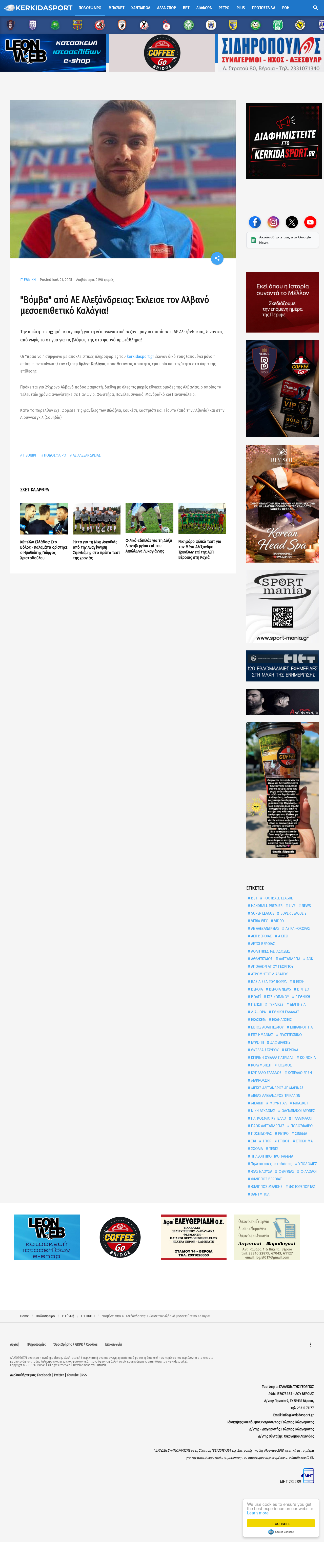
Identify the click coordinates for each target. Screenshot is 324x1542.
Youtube (73, 1375)
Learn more (258, 1512)
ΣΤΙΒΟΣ (283, 1141)
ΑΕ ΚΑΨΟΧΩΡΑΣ (297, 928)
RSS (84, 1375)
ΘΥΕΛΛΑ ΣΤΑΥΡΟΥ (264, 1049)
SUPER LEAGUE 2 (292, 913)
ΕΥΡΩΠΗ (257, 1042)
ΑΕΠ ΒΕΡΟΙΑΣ (261, 936)
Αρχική (14, 1344)
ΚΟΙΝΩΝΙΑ (307, 1057)
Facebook (44, 1375)
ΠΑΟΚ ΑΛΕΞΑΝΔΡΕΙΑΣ (267, 1125)
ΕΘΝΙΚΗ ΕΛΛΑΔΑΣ (285, 1012)
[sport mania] (282, 606)
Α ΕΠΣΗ (283, 936)
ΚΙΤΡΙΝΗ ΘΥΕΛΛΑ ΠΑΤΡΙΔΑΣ (272, 1057)
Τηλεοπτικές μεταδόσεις (271, 1163)
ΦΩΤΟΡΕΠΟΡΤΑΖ (301, 1186)
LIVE (291, 905)
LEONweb (100, 1365)
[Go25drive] (282, 790)
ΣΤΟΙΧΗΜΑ (304, 1141)
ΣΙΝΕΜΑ (300, 1133)
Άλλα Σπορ (166, 7)
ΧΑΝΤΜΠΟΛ (259, 1194)
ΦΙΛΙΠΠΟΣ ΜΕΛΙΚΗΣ (266, 1186)
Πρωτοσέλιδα (263, 7)
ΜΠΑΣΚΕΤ (300, 1103)
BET (253, 898)
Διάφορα (204, 7)
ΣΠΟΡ (266, 1141)
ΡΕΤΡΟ (283, 1133)
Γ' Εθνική (68, 1316)
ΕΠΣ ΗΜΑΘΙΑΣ (261, 1034)
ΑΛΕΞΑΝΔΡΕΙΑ (289, 958)
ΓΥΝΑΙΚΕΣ (276, 1004)
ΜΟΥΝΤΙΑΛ (278, 1103)
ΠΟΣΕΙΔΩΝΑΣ (261, 1133)
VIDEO (278, 920)
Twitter (59, 1375)
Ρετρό (224, 7)
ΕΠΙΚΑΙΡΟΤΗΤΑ (301, 1027)
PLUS (241, 7)
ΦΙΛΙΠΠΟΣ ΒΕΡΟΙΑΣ (266, 1179)
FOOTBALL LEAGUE (277, 898)
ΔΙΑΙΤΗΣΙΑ (297, 1004)
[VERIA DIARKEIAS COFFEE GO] (282, 388)
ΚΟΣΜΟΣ (284, 1065)
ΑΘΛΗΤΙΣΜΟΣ (261, 958)
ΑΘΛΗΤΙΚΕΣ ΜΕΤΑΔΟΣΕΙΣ (270, 951)
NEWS (306, 905)
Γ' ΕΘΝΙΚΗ (28, 279)
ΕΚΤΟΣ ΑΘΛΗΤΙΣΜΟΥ (267, 1027)
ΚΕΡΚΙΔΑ (291, 1049)
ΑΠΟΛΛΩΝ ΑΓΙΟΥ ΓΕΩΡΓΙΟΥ (272, 966)
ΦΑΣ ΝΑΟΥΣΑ (261, 1171)
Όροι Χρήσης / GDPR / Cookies (75, 1344)
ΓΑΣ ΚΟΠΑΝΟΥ (277, 996)
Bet (186, 7)
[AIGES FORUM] (282, 302)
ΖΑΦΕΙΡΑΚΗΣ (279, 1042)
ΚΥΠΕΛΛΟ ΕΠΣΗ (299, 1072)
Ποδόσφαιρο (90, 7)
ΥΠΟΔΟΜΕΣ (307, 1163)
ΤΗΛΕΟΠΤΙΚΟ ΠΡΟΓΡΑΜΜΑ (271, 1156)
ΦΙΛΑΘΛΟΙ (308, 1171)
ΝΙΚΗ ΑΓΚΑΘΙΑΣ (262, 1110)
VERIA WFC (259, 920)
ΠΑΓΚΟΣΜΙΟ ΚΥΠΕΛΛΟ (268, 1118)
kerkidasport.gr (140, 356)
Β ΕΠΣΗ (298, 981)
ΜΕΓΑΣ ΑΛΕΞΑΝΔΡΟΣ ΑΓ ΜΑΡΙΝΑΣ (276, 1087)
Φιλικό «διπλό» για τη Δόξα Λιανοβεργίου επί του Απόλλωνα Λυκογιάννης (149, 545)
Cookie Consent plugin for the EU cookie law (281, 1532)
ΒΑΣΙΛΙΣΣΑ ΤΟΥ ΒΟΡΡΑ (268, 981)
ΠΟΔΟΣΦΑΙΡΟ (55, 455)
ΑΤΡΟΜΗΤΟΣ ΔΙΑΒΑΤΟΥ (269, 974)
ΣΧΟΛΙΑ (256, 1148)
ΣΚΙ (253, 1141)
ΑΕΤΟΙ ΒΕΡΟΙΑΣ (262, 943)
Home (24, 1316)
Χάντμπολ (140, 7)
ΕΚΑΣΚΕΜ (258, 1019)
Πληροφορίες (36, 1344)
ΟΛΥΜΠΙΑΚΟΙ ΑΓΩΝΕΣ (297, 1110)
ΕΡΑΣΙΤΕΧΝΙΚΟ (290, 1034)
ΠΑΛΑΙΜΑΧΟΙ (301, 1118)
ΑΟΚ (309, 958)
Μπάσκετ (116, 7)
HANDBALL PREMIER (266, 905)
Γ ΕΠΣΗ (256, 1004)
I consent (281, 1523)
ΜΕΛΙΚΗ (256, 1103)
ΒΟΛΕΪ (255, 996)
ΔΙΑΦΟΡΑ (258, 1012)
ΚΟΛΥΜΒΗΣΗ (260, 1065)
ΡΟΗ (285, 7)
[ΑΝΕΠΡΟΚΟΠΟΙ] (282, 702)
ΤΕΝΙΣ (273, 1148)
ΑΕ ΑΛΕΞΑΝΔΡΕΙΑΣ (87, 455)
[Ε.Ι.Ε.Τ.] (282, 666)
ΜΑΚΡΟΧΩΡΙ (260, 1080)
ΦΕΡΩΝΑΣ (285, 1171)
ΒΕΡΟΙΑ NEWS (279, 989)
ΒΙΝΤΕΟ (302, 989)
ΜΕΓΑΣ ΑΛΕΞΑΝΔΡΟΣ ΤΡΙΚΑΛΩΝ (275, 1095)
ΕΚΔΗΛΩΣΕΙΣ (281, 1019)
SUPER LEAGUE (262, 913)
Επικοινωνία (113, 1344)
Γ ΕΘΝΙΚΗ (30, 455)
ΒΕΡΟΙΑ (256, 989)
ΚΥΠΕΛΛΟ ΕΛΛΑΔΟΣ (265, 1072)
